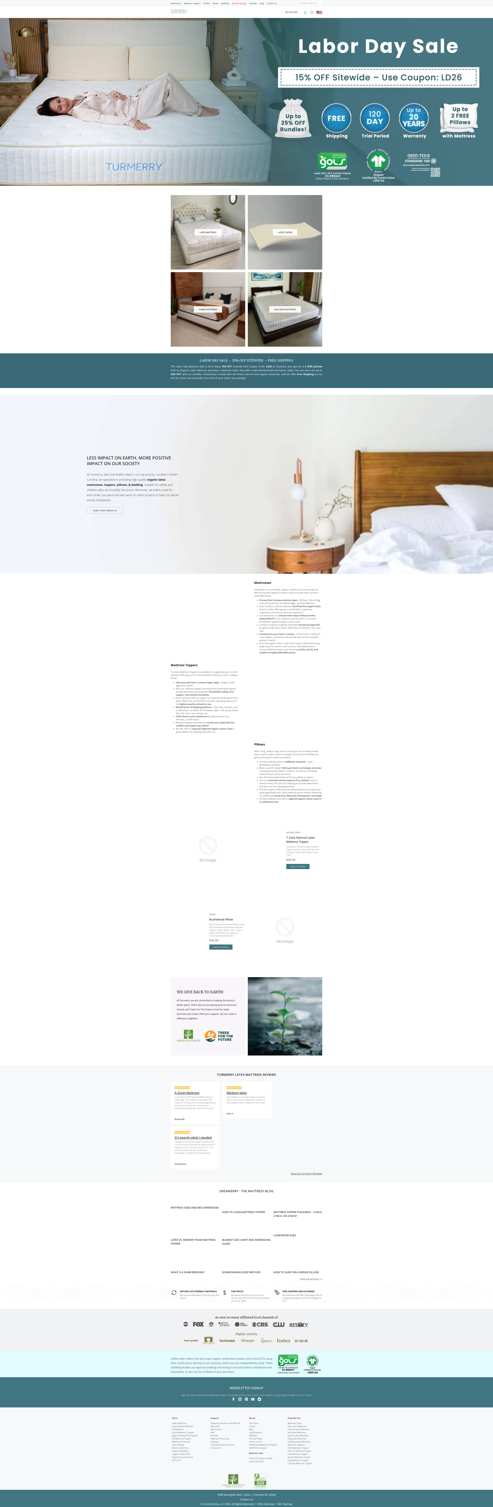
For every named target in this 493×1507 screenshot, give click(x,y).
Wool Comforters (180, 1447)
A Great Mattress (187, 1093)
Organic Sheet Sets (181, 1454)
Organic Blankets (180, 1451)
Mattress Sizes (295, 1423)
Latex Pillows (178, 1444)
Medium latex (237, 1093)
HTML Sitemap (265, 1504)
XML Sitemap (284, 1504)
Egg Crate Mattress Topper (185, 1435)
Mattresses (262, 582)
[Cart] (312, 12)
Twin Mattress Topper (298, 1447)
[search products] (299, 3)
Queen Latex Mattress (298, 1435)
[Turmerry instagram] (240, 1399)
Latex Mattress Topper (183, 1432)
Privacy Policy (255, 1438)
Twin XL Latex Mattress (299, 1429)
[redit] (259, 1399)
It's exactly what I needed (193, 1137)
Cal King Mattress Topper (300, 1463)
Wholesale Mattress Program (263, 1444)
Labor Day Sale (256, 1461)
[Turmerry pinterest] (246, 1399)
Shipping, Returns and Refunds (225, 1423)
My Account (216, 1429)
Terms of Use (255, 1441)
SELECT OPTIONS (298, 866)
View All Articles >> (311, 1279)
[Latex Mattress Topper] (266, 849)
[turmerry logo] (179, 12)
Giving (252, 1426)
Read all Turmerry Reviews (306, 1173)
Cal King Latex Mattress (299, 1441)
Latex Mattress (179, 1423)
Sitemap (215, 1441)
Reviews (214, 1435)
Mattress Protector (181, 1441)
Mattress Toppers (184, 665)
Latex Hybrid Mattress (182, 1426)
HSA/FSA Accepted (258, 1447)
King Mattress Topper (298, 1460)
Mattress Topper (293, 832)
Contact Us (216, 1447)
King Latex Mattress (297, 1438)
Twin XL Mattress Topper (299, 1451)
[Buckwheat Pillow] (189, 930)
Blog (251, 1429)
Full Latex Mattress (297, 1432)
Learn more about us (105, 510)
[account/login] (305, 13)
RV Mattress (178, 1429)
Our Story (253, 1423)
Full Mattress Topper (298, 1454)
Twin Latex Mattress (297, 1426)
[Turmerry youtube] (252, 1399)
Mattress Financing (220, 1438)
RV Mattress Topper (181, 1438)
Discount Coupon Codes (261, 1458)
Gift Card (176, 1460)
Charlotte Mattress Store (223, 1444)
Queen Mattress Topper (299, 1457)
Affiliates (253, 1435)
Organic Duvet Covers (182, 1457)
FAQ (212, 1432)
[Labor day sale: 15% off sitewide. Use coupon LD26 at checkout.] (246, 102)
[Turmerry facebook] (233, 1399)
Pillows (259, 744)
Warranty (215, 1426)
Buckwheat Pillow (221, 919)
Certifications (255, 1432)
